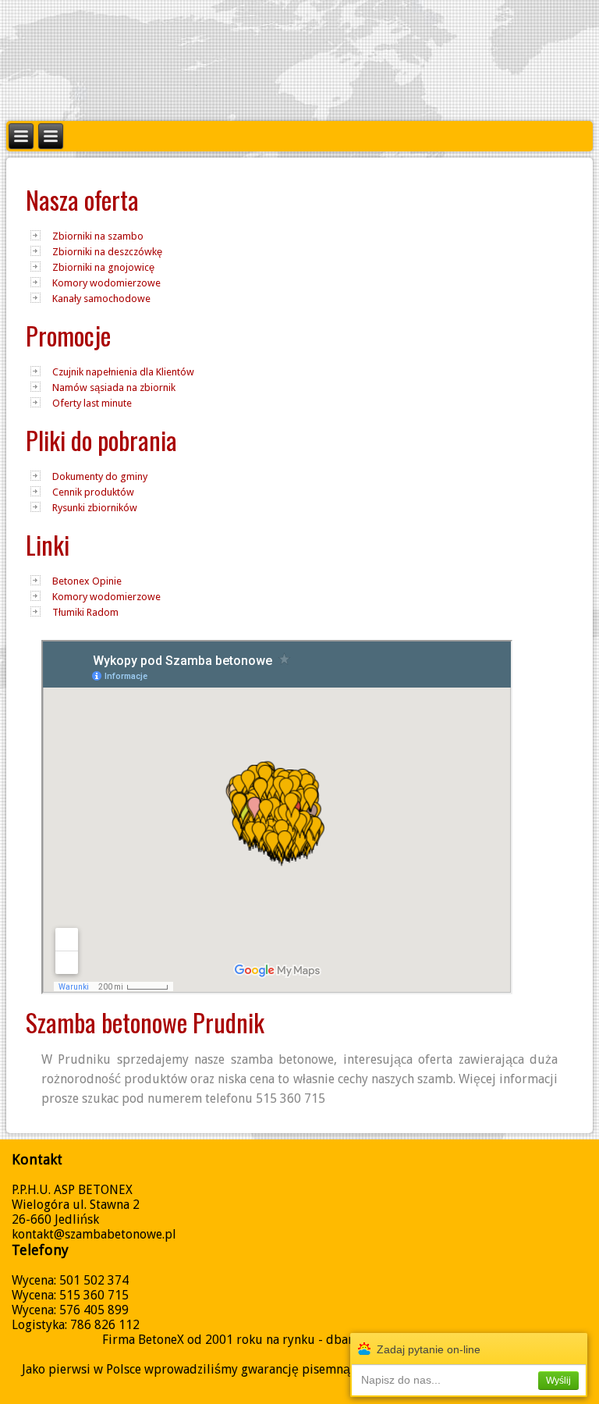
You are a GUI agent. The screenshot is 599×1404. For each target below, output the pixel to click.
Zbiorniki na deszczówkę (107, 252)
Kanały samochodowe (101, 298)
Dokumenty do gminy (99, 476)
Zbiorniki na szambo (98, 236)
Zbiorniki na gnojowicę (103, 267)
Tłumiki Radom (85, 612)
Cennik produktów (93, 492)
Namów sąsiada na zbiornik (113, 387)
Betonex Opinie (87, 581)
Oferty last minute (92, 403)
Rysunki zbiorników (94, 508)
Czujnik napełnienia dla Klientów (123, 372)
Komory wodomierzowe (106, 283)
